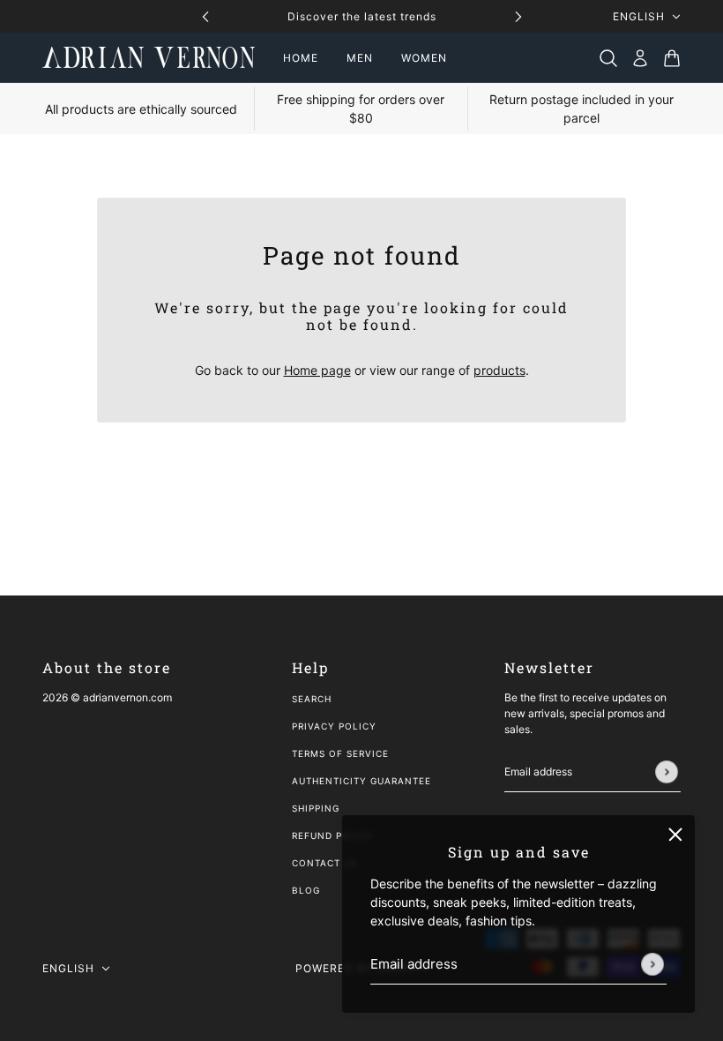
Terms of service (340, 753)
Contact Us (324, 863)
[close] (675, 834)
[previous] (205, 16)
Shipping (315, 808)
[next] (518, 16)
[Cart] (672, 58)
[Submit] (652, 964)
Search (312, 698)
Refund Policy (333, 835)
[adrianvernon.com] (148, 58)
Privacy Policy (334, 726)
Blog (306, 890)
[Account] (640, 58)
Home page (317, 370)
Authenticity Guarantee (361, 780)
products (499, 370)
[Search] (608, 58)
